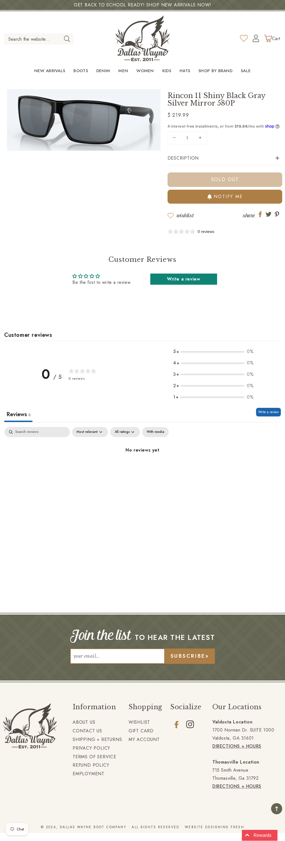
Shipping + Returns (97, 739)
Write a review (183, 279)
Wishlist (185, 215)
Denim (103, 71)
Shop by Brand (215, 71)
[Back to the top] (276, 808)
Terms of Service (94, 757)
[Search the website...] (67, 38)
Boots (80, 71)
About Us (84, 722)
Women (145, 71)
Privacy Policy (91, 748)
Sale (246, 71)
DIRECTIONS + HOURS (236, 746)
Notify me (228, 196)
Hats (185, 71)
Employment (88, 774)
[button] (225, 158)
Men (123, 71)
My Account (144, 739)
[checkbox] (155, 432)
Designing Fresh (224, 827)
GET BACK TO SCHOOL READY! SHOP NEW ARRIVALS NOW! (142, 5)
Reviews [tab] (18, 414)
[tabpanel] (142, 469)
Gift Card (141, 731)
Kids (166, 71)
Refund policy (91, 765)
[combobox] (38, 39)
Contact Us (87, 731)
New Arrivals (49, 71)
